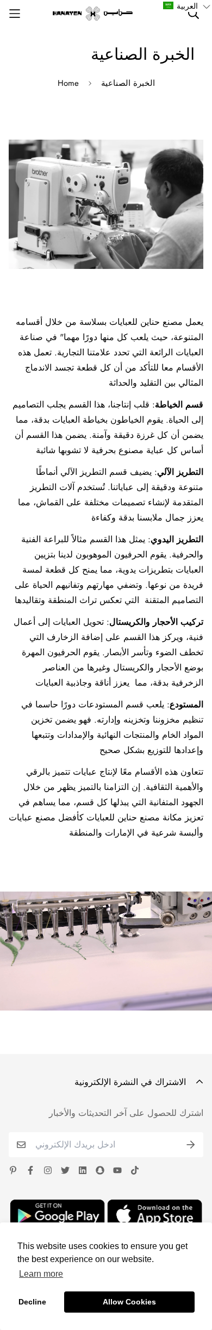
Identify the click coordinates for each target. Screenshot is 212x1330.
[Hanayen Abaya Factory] (93, 13)
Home (68, 83)
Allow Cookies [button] (129, 1301)
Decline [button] (32, 1301)
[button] (187, 6)
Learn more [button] (41, 1273)
